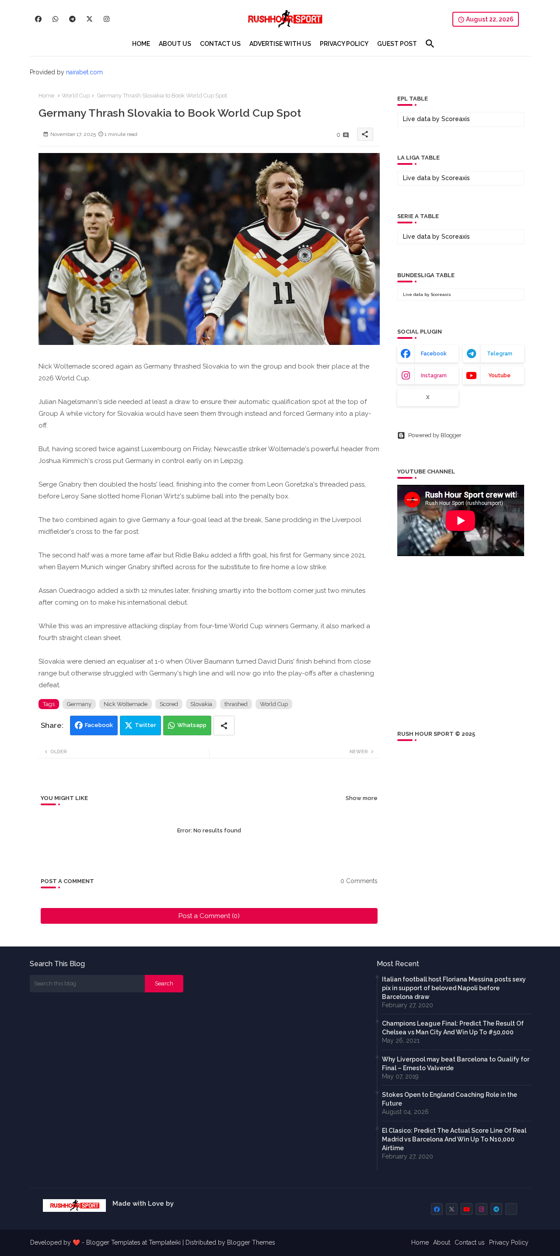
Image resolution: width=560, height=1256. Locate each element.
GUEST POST (397, 43)
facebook (434, 354)
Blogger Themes (251, 1242)
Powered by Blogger (435, 435)
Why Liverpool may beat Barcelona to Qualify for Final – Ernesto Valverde (455, 1064)
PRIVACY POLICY (344, 43)
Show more (362, 798)
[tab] (141, 43)
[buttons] (38, 19)
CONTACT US (220, 43)
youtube (499, 375)
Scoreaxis (455, 118)
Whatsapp (191, 725)
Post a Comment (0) (209, 916)
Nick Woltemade (125, 704)
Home (46, 95)
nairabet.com (84, 72)
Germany (79, 704)
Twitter (145, 725)
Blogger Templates (113, 1242)
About (441, 1242)
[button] (430, 43)
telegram (499, 354)
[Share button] (224, 725)
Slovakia (201, 704)
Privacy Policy (508, 1242)
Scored (169, 704)
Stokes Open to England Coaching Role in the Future (449, 1099)
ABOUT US (175, 43)
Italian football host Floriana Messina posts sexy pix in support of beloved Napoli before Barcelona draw (454, 988)
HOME (141, 43)
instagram (434, 375)
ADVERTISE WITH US (280, 43)
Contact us (470, 1242)
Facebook (99, 725)
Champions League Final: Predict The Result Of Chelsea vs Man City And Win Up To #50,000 (453, 1028)
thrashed (236, 704)
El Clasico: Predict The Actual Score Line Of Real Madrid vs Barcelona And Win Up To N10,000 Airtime (454, 1139)
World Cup (76, 95)
